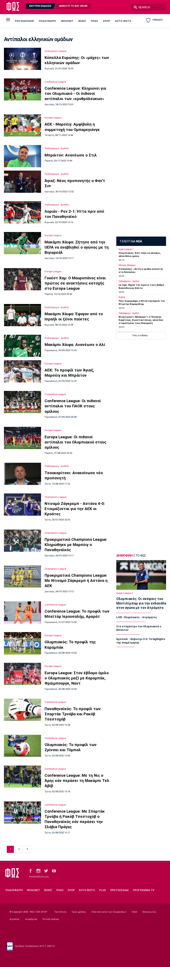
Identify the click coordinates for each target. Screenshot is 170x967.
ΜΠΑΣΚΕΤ (67, 21)
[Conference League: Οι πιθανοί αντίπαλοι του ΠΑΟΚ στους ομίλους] (22, 402)
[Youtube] (54, 870)
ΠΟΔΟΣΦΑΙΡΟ (47, 21)
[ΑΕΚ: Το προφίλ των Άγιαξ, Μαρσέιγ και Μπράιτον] (22, 371)
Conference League (55, 81)
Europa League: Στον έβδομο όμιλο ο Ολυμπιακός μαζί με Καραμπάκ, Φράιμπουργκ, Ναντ (77, 678)
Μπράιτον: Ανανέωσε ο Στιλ (71, 155)
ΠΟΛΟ (94, 21)
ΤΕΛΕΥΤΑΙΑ (130, 241)
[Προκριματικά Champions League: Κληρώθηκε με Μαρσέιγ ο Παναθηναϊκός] (22, 541)
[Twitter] (46, 870)
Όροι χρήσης (79, 911)
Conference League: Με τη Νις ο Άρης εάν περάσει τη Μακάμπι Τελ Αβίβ (77, 780)
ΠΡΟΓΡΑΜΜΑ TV (143, 890)
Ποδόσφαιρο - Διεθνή (57, 148)
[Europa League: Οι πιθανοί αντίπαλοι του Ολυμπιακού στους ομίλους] (22, 438)
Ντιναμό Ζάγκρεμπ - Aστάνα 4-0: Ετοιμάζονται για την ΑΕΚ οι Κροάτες (75, 508)
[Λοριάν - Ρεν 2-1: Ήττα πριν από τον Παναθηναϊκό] (22, 212)
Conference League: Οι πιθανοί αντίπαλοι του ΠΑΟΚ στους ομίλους (73, 406)
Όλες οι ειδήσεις (140, 335)
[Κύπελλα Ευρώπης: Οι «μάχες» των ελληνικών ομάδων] (22, 59)
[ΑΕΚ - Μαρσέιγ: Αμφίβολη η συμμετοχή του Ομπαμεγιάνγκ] (22, 125)
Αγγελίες (15, 919)
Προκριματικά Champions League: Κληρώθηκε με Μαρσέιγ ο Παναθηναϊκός (76, 544)
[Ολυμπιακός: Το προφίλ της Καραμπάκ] (22, 643)
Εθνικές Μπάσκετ (127, 265)
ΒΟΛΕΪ (82, 21)
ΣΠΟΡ (106, 21)
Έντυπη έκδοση (50, 919)
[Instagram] (38, 870)
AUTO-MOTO (123, 21)
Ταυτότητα (60, 911)
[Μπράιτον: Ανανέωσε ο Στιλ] (22, 156)
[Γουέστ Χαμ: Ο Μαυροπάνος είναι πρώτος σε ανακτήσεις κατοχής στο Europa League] (22, 279)
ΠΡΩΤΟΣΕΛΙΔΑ (119, 890)
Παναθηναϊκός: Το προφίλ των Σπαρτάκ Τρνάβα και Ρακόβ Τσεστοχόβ (73, 714)
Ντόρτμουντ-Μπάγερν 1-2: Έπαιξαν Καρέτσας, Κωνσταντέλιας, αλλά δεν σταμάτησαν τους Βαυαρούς (141, 320)
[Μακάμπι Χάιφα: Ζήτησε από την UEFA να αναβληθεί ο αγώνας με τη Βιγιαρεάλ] (22, 243)
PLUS (102, 890)
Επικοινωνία (149, 911)
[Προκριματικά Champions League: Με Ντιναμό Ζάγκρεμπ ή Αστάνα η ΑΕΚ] (22, 576)
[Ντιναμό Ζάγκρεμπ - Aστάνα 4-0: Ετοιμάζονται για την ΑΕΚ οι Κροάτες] (22, 504)
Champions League (55, 51)
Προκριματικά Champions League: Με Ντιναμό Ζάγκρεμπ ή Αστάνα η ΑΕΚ (76, 580)
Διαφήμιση (31, 919)
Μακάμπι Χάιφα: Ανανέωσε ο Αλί (75, 344)
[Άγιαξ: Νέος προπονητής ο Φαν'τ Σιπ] (22, 182)
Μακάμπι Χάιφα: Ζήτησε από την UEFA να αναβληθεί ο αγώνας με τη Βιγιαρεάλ (77, 247)
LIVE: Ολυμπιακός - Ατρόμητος (136, 617)
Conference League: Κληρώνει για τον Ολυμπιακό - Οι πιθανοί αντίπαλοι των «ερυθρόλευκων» (75, 93)
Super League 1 (126, 249)
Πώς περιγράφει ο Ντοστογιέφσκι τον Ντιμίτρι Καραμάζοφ (142, 302)
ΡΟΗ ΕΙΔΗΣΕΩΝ (24, 21)
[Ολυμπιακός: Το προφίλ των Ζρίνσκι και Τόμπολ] (22, 746)
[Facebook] (30, 870)
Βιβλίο (122, 297)
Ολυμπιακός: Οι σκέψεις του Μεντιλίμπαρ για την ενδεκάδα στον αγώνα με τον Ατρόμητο (141, 603)
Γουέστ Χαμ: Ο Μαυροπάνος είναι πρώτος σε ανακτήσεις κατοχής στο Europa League (75, 283)
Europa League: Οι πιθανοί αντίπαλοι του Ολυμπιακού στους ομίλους (75, 442)
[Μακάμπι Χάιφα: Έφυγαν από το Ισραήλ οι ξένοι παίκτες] (22, 315)
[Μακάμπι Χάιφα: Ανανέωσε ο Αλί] (22, 346)
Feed (134, 911)
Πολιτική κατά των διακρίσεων (108, 911)
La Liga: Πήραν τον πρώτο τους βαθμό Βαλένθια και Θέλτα (141, 286)
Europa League (53, 117)
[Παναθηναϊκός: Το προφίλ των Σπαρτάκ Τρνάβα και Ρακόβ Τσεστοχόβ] (22, 710)
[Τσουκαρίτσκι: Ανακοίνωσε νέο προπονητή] (22, 474)
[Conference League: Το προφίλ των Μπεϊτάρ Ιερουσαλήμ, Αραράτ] (22, 612)
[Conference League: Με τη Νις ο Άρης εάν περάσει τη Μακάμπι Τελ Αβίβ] (22, 777)
